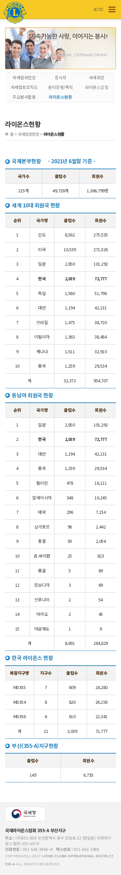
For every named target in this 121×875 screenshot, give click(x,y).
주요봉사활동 (24, 97)
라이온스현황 (60, 97)
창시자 (61, 77)
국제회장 (97, 77)
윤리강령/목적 (60, 87)
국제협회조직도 (24, 87)
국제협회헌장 (24, 77)
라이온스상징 (96, 87)
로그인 (98, 9)
